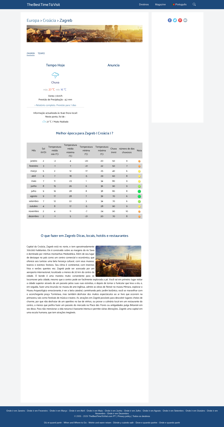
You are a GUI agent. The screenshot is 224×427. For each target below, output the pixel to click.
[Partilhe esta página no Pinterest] (180, 20)
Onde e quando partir (169, 422)
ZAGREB (31, 53)
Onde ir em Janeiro (15, 410)
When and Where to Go (75, 422)
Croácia (50, 20)
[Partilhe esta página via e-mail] (185, 20)
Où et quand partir (53, 422)
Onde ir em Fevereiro (37, 410)
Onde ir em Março (58, 410)
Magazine (160, 4)
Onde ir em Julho (132, 410)
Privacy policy (124, 416)
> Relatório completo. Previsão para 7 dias (55, 105)
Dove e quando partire (146, 422)
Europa (33, 20)
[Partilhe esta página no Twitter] (175, 20)
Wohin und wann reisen (100, 422)
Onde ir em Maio (95, 410)
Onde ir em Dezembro (118, 413)
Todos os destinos (141, 416)
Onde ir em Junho (113, 410)
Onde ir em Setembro (173, 410)
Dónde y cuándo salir (123, 422)
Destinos (144, 4)
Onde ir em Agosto (152, 410)
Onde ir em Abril (77, 410)
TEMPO (41, 53)
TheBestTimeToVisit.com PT (102, 416)
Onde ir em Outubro (195, 410)
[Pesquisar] (194, 4)
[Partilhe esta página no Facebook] (170, 20)
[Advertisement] (113, 96)
